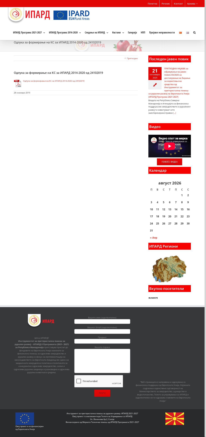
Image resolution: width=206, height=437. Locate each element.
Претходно (132, 58)
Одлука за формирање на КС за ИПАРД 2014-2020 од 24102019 (53, 80)
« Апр (153, 237)
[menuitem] (152, 3)
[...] (174, 112)
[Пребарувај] (194, 32)
